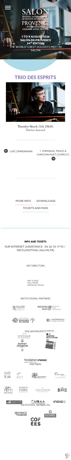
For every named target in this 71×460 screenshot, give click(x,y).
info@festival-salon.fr (35, 250)
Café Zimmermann (18, 151)
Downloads (45, 201)
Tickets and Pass (35, 208)
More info (23, 201)
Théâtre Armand (35, 130)
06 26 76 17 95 (54, 247)
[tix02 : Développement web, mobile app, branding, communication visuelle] (67, 456)
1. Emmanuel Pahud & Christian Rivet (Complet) (53, 155)
